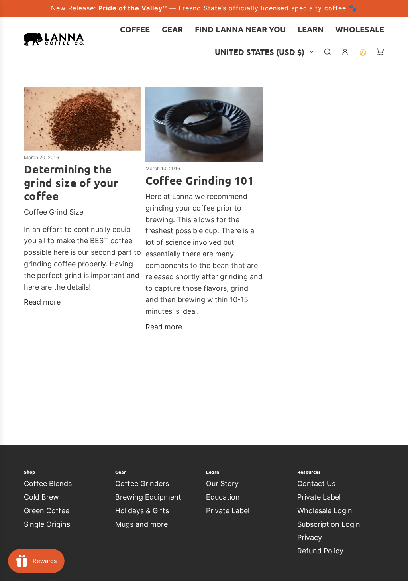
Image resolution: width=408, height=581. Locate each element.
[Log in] (345, 52)
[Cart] (380, 52)
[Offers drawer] (362, 52)
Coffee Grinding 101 (199, 180)
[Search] (327, 52)
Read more (42, 302)
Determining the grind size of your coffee (71, 182)
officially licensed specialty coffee (289, 8)
